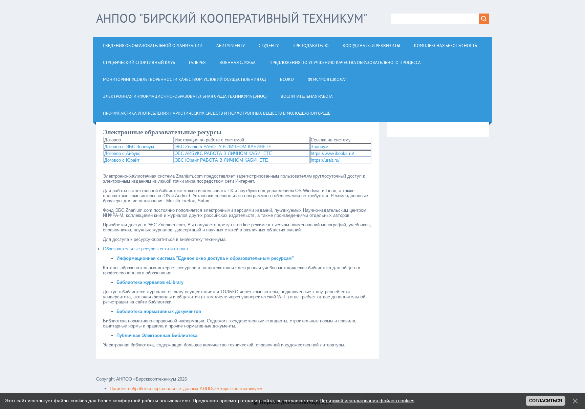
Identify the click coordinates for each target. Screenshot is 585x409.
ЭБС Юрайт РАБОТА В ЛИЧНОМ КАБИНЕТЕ (221, 160)
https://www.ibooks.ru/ (332, 153)
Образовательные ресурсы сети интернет (146, 248)
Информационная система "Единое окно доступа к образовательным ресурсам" (205, 258)
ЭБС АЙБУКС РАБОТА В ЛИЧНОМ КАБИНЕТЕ (223, 153)
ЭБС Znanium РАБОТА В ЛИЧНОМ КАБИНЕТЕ (223, 146)
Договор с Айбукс (122, 153)
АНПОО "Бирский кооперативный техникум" (231, 18)
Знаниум (319, 146)
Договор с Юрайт (121, 160)
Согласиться (545, 400)
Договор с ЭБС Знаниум (129, 146)
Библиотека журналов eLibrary (149, 282)
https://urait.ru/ (325, 160)
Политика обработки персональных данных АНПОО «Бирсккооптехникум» (186, 388)
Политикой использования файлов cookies (367, 400)
